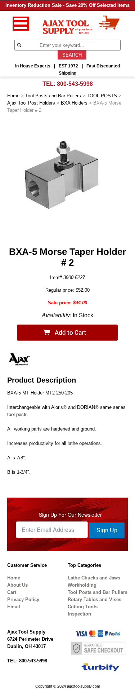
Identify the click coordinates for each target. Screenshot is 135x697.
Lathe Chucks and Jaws (94, 578)
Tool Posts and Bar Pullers (53, 95)
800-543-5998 (75, 84)
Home (13, 95)
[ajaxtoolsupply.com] (67, 26)
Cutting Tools (83, 606)
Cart (11, 592)
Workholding (82, 585)
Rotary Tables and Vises (94, 599)
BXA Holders (74, 103)
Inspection (79, 614)
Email (13, 606)
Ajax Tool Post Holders (31, 103)
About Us (17, 585)
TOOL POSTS (102, 95)
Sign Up (106, 530)
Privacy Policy (23, 599)
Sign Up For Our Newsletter (70, 514)
